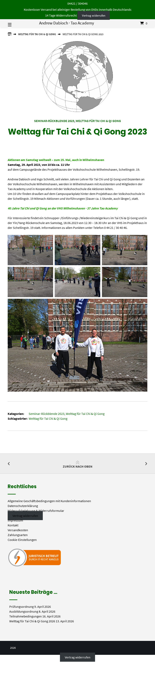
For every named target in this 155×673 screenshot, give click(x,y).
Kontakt (13, 525)
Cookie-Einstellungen (22, 540)
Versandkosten (18, 530)
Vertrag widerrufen (93, 15)
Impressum (15, 520)
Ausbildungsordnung (23, 611)
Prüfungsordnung (21, 607)
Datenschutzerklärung (23, 506)
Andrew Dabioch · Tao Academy (66, 23)
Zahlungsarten (18, 535)
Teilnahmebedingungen (25, 616)
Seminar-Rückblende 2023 (54, 121)
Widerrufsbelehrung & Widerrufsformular (36, 511)
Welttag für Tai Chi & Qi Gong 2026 (32, 621)
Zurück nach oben (77, 466)
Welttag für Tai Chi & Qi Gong (37, 34)
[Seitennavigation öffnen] (17, 23)
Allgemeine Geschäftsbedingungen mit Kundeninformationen (49, 501)
